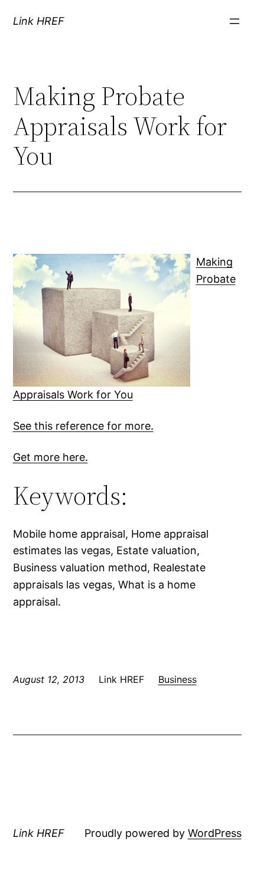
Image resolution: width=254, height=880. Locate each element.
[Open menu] (234, 21)
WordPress (215, 833)
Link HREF (38, 21)
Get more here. (50, 457)
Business (177, 679)
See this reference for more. (83, 426)
